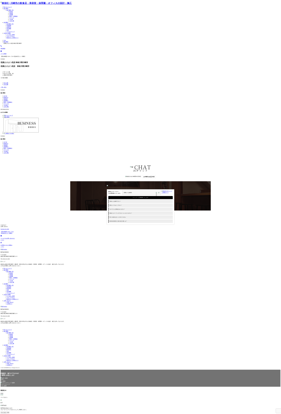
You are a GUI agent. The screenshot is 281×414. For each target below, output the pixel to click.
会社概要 (8, 28)
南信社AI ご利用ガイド (12, 37)
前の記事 (6, 83)
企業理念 (8, 27)
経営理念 (8, 288)
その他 (11, 19)
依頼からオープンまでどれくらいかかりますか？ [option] (120, 213)
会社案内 (6, 22)
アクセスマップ (10, 31)
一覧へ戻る (3, 87)
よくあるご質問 (10, 34)
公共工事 (11, 21)
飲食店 (11, 11)
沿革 (7, 30)
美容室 (11, 13)
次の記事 (6, 84)
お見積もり (9, 303)
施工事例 (6, 8)
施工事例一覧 (9, 10)
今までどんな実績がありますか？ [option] (117, 209)
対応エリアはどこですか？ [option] (115, 205)
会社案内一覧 (9, 24)
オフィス (11, 17)
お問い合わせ (7, 300)
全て (5, 96)
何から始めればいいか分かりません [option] (117, 217)
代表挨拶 (8, 25)
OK (8, 412)
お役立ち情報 (7, 33)
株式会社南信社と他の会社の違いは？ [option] (118, 221)
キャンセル (3, 412)
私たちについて (8, 7)
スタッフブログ (10, 36)
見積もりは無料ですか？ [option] (115, 201)
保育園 (11, 14)
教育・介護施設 (13, 16)
